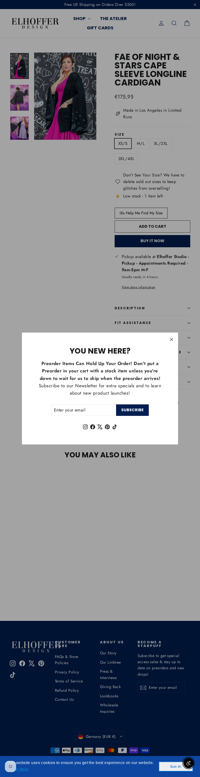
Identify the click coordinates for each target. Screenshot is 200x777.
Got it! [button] (175, 766)
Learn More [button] (18, 769)
